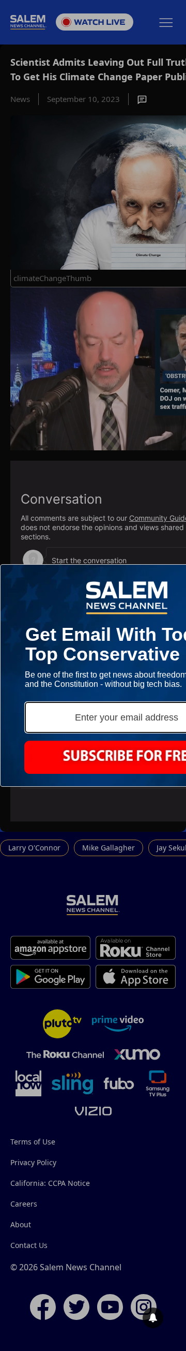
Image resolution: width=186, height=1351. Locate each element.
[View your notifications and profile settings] (153, 1318)
